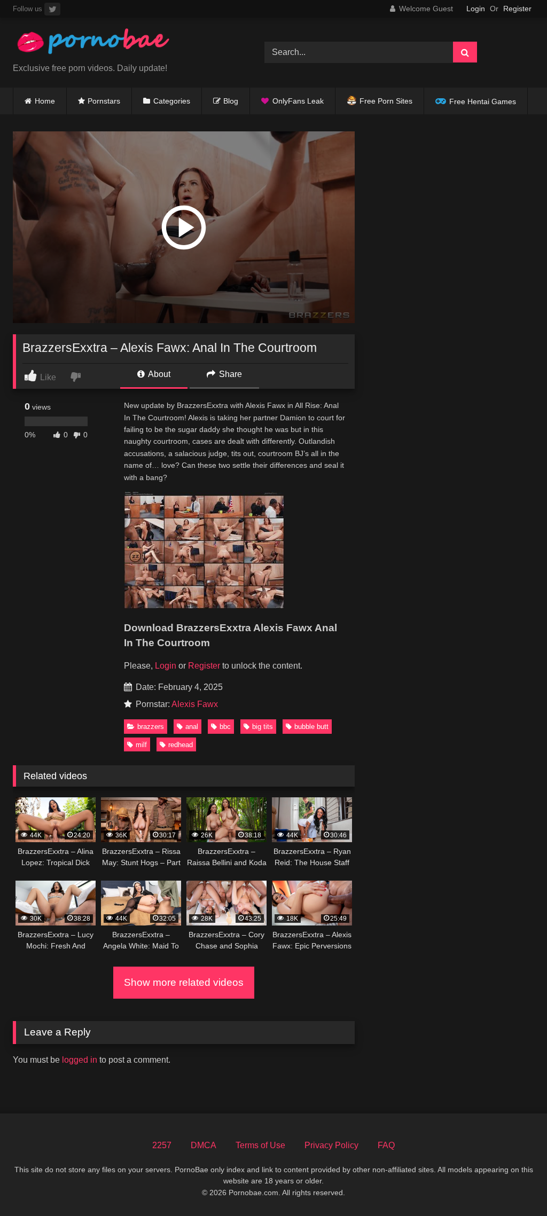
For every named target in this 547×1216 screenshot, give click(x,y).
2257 (161, 1145)
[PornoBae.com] (122, 44)
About (158, 374)
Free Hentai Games (482, 101)
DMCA (203, 1145)
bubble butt (311, 727)
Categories (171, 101)
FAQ (386, 1145)
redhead (180, 745)
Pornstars (104, 101)
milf (141, 745)
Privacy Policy (331, 1145)
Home (45, 101)
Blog (230, 101)
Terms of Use (260, 1145)
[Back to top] (514, 1184)
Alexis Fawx (194, 704)
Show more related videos (184, 982)
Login (475, 8)
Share (229, 374)
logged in (79, 1059)
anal (191, 727)
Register (517, 8)
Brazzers (150, 727)
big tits (262, 727)
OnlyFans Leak (298, 101)
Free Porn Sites (386, 101)
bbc (225, 727)
